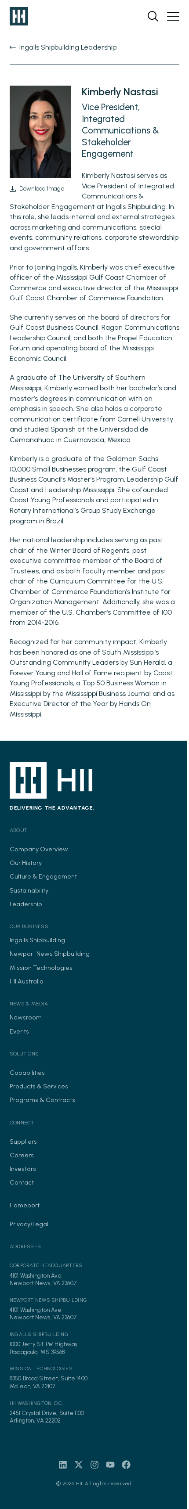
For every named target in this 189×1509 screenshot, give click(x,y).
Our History (26, 863)
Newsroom (26, 1017)
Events (19, 1031)
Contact (22, 1182)
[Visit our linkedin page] (62, 1464)
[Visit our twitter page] (78, 1464)
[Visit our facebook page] (126, 1464)
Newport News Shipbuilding (50, 954)
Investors (23, 1169)
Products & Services (39, 1086)
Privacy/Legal (29, 1224)
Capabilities (27, 1073)
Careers (22, 1155)
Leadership (26, 904)
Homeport (25, 1205)
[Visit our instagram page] (94, 1464)
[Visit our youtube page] (110, 1464)
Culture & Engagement (43, 876)
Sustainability (29, 890)
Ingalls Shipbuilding (37, 940)
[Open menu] (173, 16)
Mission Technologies (41, 968)
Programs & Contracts (42, 1100)
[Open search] (153, 16)
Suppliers (23, 1141)
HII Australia (27, 981)
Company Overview (39, 849)
